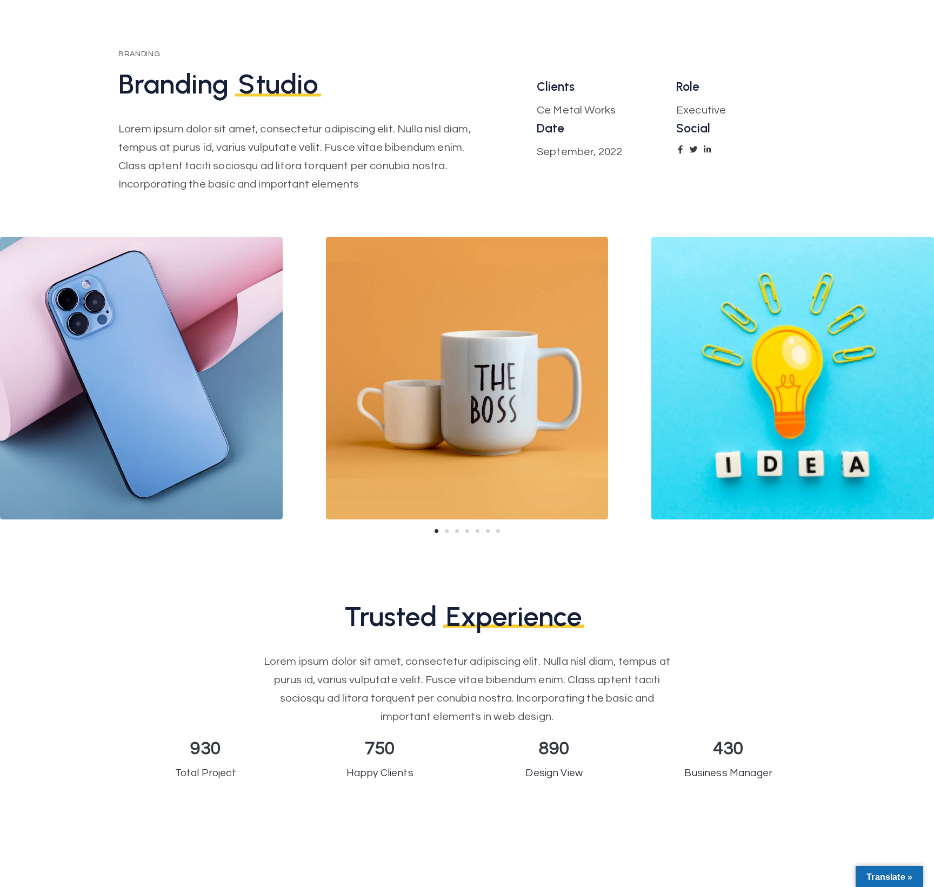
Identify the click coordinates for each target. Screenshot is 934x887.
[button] (436, 531)
